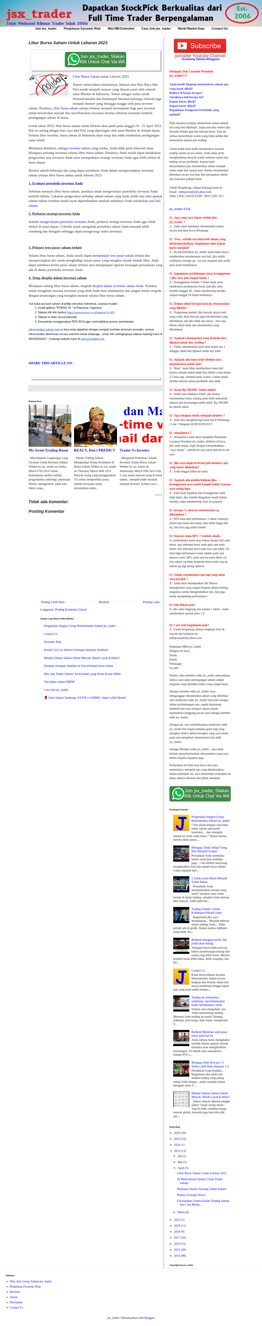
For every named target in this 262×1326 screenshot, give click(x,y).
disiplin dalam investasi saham (113, 286)
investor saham (79, 148)
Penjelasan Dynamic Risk (82, 28)
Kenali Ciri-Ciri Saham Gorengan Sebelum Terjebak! (76, 649)
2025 (177, 1138)
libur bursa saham (66, 108)
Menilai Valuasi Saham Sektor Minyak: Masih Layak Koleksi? (81, 658)
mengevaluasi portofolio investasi (63, 222)
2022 (177, 1219)
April (181, 1168)
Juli (180, 1156)
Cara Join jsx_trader (156, 28)
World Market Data (191, 28)
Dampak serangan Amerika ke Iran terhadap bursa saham (78, 665)
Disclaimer (16, 1302)
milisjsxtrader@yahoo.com (195, 191)
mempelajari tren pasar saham (113, 255)
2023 (177, 1151)
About (13, 1297)
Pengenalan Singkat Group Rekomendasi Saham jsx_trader (79, 625)
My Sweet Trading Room (48, 450)
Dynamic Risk (52, 641)
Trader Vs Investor (134, 450)
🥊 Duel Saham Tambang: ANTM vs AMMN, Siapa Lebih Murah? (85, 697)
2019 (177, 1225)
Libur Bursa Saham (86, 76)
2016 (177, 1243)
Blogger (149, 1317)
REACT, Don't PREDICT (94, 450)
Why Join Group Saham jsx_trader (31, 1281)
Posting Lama (151, 602)
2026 (177, 1132)
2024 (177, 1144)
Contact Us (220, 28)
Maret (181, 1212)
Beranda (104, 602)
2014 (177, 1255)
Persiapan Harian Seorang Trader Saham (201, 1189)
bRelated (158, 495)
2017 (177, 1237)
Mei (180, 1162)
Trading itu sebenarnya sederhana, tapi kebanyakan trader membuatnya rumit (208, 1001)
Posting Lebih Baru (53, 602)
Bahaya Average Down (191, 1195)
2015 (177, 1249)
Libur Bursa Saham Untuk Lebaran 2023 (202, 1173)
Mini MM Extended (121, 28)
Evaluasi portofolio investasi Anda (57, 183)
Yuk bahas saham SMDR (59, 681)
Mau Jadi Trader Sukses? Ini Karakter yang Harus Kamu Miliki (82, 673)
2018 (177, 1231)
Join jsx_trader (46, 28)
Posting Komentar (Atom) (71, 609)
